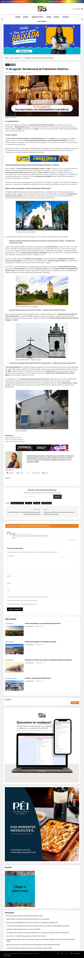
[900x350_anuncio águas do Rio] (42, 39)
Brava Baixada (10, 72)
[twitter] (77, 9)
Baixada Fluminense (17, 503)
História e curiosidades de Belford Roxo (38, 678)
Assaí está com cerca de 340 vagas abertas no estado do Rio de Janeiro (26, 936)
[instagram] (75, 9)
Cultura (56, 17)
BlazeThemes (7, 955)
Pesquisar (8, 699)
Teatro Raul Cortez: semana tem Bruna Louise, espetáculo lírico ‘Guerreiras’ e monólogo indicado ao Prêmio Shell (37, 932)
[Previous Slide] (79, 1)
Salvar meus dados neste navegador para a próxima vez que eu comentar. (29, 597)
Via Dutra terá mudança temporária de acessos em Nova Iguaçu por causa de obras (29, 948)
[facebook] (73, 9)
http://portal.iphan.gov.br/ (13, 437)
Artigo (7, 64)
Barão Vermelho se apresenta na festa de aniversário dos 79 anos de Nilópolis (27, 919)
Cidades (25, 17)
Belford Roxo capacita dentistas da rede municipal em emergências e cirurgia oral (62, 1)
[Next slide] (82, 1)
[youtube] (82, 9)
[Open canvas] (2, 19)
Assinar (57, 497)
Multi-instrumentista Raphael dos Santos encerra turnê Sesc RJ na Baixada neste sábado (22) (31, 922)
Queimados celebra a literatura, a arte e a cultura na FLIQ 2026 (23, 929)
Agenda (48, 17)
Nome (9, 576)
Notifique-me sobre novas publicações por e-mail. (22, 604)
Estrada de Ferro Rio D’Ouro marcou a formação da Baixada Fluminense (48, 660)
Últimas (17, 17)
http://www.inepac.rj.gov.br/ (14, 439)
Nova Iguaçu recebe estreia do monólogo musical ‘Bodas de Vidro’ (24, 915)
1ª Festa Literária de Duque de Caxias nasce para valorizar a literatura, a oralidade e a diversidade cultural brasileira (38, 926)
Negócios (66, 17)
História (13, 64)
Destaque (36, 503)
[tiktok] (79, 9)
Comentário (11, 556)
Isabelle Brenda (46, 503)
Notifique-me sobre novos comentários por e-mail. (22, 600)
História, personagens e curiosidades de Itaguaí (40, 642)
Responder (73, 539)
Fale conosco (42, 21)
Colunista (28, 503)
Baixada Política (37, 17)
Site (8, 590)
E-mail (9, 583)
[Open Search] (82, 19)
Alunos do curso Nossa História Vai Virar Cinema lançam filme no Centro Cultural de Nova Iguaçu (33, 944)
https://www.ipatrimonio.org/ (14, 441)
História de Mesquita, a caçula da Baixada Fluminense (43, 623)
